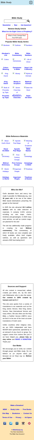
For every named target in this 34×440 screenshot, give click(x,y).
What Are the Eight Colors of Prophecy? (17, 31)
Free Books (27, 409)
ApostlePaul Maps (17, 150)
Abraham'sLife (6, 54)
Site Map (5, 413)
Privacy (18, 417)
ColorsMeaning (6, 68)
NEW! (5, 409)
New (15, 25)
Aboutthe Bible (5, 150)
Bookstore (16, 413)
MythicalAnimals (28, 82)
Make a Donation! (17, 405)
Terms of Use (7, 417)
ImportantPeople (17, 178)
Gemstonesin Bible (17, 68)
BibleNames (28, 150)
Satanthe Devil (28, 96)
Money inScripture (17, 82)
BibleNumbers (28, 54)
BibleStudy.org (18, 430)
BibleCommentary (17, 54)
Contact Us (27, 413)
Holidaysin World (5, 178)
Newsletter (7, 25)
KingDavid (6, 82)
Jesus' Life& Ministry (28, 68)
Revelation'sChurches (17, 96)
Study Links (14, 409)
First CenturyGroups (17, 164)
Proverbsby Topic (5, 96)
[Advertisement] (17, 10)
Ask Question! (26, 25)
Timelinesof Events (28, 178)
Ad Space (28, 417)
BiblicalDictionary (6, 164)
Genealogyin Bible (28, 164)
